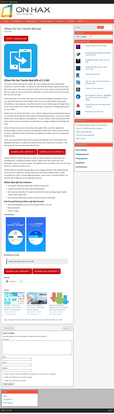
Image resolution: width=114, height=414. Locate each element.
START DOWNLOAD (16, 38)
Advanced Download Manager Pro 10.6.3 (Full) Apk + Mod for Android (58, 307)
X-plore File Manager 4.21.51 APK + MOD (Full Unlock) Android (35, 307)
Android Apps (31, 21)
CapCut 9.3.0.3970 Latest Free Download (89, 128)
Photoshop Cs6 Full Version (94, 112)
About (5, 396)
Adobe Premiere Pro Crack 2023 (95, 46)
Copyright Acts (8, 399)
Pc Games (59, 21)
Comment (6, 339)
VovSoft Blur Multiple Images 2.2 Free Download (91, 125)
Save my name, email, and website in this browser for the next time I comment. (30, 374)
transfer (42, 170)
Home (6, 21)
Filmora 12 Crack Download (94, 88)
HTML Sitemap (8, 403)
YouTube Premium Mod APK (85, 135)
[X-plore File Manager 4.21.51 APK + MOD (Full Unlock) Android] (37, 298)
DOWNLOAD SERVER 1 (23, 152)
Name (4, 357)
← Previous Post (7, 328)
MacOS (80, 21)
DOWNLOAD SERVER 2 (51, 152)
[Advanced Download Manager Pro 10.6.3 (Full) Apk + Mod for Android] (59, 298)
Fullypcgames (82, 154)
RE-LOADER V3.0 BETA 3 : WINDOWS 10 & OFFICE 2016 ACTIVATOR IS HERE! (98, 98)
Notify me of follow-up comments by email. (18, 377)
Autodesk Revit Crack (92, 74)
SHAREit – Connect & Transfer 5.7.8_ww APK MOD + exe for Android (12, 307)
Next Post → (68, 328)
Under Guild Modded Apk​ (84, 132)
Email (4, 362)
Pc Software (16, 21)
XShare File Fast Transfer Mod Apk (22, 28)
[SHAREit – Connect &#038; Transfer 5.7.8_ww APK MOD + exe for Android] (14, 298)
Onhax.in (4, 1)
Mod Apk (8, 31)
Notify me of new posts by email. (15, 380)
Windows (71, 21)
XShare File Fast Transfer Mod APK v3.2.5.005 (47, 320)
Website (5, 368)
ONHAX (110, 411)
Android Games (46, 21)
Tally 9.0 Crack (81, 138)
